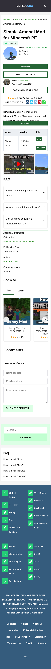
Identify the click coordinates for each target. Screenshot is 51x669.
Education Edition (14, 530)
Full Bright (15, 562)
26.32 (37, 577)
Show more (25, 123)
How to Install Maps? (13, 465)
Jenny (12, 512)
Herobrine (14, 505)
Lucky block (41, 516)
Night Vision (16, 554)
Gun (11, 520)
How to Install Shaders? (14, 476)
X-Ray (12, 546)
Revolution (15, 581)
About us (37, 624)
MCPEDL (24, 5)
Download (25, 67)
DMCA (29, 643)
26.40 (37, 562)
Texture (41, 148)
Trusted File (12, 43)
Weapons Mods (30, 19)
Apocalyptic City (41, 525)
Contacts (11, 624)
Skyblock (39, 508)
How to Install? (25, 75)
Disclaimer (40, 637)
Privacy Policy (22, 637)
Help (7, 637)
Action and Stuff (15, 571)
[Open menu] (6, 6)
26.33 (37, 569)
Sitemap (41, 643)
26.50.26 (39, 546)
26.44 (37, 554)
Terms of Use (14, 643)
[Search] (45, 6)
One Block (40, 493)
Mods (17, 19)
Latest (21, 290)
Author (24, 624)
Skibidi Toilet (13, 495)
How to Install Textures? (14, 471)
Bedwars (39, 500)
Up (25, 656)
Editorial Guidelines (33, 630)
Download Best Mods (25, 90)
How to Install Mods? (13, 459)
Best (9, 290)
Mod (39, 139)
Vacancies (13, 630)
